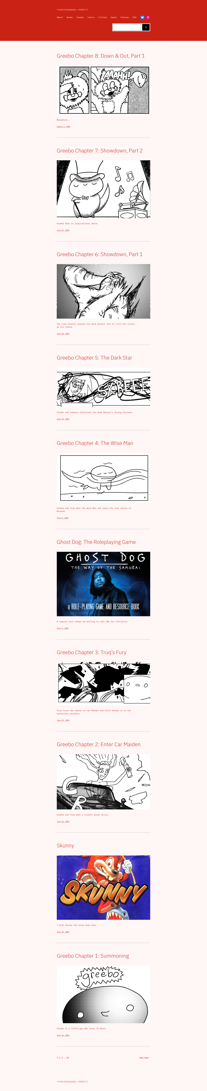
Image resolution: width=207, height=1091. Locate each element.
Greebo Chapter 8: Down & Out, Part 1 (101, 56)
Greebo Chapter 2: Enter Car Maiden (99, 744)
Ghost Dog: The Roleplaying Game (96, 542)
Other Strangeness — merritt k (72, 10)
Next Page (145, 1057)
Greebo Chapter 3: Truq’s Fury (91, 652)
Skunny (65, 845)
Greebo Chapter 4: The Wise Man (95, 443)
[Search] (146, 27)
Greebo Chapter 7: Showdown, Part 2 (100, 150)
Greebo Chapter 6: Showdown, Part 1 (100, 254)
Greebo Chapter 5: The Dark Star (94, 357)
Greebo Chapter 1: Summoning (93, 956)
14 (67, 1057)
